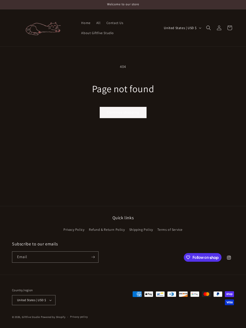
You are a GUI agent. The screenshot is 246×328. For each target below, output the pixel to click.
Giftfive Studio (31, 317)
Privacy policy (79, 316)
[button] (208, 28)
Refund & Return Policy (107, 229)
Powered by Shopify (53, 317)
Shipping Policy (141, 229)
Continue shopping (123, 112)
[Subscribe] (93, 257)
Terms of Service (170, 229)
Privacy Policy (73, 229)
